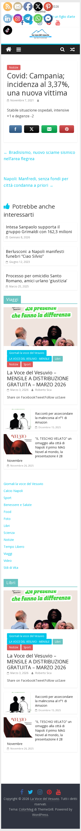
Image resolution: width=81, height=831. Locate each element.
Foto (7, 519)
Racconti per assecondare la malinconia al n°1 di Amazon (54, 417)
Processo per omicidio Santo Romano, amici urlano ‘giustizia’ (36, 278)
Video (8, 560)
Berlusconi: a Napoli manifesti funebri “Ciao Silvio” (35, 254)
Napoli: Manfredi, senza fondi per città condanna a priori (36, 182)
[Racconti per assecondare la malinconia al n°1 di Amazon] (18, 411)
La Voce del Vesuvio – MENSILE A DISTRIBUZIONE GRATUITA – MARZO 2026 (38, 378)
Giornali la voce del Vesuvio (26, 353)
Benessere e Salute (18, 505)
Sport (27, 364)
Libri (58, 359)
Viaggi (8, 553)
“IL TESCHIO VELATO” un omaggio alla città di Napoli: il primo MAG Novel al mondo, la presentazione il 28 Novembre (39, 449)
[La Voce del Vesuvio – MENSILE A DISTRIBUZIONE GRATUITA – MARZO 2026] (40, 309)
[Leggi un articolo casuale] (72, 49)
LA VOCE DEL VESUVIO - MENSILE (29, 359)
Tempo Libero (14, 546)
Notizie (13, 67)
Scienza (9, 532)
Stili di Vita (11, 567)
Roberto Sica (43, 390)
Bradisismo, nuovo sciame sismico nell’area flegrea (39, 156)
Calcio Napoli (13, 491)
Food (7, 512)
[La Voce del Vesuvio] (9, 49)
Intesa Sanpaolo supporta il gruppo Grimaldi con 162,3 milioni (39, 229)
